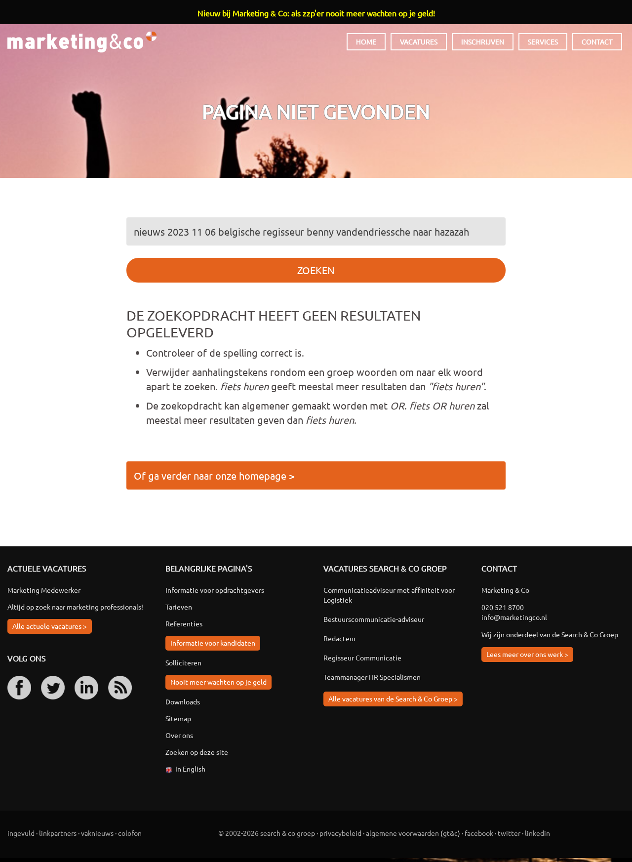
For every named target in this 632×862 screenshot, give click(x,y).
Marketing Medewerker (43, 589)
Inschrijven (482, 41)
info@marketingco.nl (514, 617)
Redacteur (339, 638)
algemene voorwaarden (402, 832)
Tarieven (178, 606)
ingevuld (21, 832)
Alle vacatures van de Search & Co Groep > (393, 698)
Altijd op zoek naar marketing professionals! (75, 606)
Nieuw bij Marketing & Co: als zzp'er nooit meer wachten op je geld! (316, 13)
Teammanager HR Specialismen (372, 676)
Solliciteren (183, 662)
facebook (479, 832)
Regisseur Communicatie (362, 657)
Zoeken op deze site (196, 751)
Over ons (179, 735)
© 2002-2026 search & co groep (266, 832)
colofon (130, 832)
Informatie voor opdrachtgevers (214, 589)
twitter (509, 832)
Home (366, 41)
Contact (597, 41)
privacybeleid (340, 832)
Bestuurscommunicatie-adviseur (373, 619)
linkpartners (58, 832)
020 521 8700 (502, 607)
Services (543, 41)
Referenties (183, 623)
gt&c (450, 832)
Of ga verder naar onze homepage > (214, 475)
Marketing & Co (82, 42)
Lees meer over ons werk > (527, 654)
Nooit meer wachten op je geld (218, 681)
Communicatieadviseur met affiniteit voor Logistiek (389, 594)
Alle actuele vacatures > (49, 625)
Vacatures (418, 41)
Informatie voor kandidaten (212, 642)
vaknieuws (97, 832)
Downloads (182, 701)
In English (190, 768)
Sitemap (178, 718)
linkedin (537, 832)
